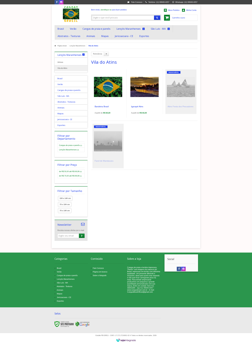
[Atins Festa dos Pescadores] (180, 91)
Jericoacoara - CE (64, 297)
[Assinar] (82, 236)
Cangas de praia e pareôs (70, 145)
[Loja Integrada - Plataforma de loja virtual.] (126, 340)
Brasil (59, 268)
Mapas (59, 294)
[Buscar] (157, 17)
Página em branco (100, 272)
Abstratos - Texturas (64, 286)
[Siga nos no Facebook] (57, 2)
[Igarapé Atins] (144, 93)
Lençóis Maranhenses (77, 46)
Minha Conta (191, 10)
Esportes (60, 301)
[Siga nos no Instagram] (61, 2)
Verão (59, 272)
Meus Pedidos (174, 10)
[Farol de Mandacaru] (108, 146)
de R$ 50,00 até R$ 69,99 (70, 171)
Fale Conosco (136, 2)
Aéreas (60, 62)
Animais (60, 290)
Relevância (97, 54)
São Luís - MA (62, 283)
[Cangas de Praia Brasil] (71, 14)
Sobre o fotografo (99, 275)
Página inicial (61, 46)
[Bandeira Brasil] (108, 93)
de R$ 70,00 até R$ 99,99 (70, 176)
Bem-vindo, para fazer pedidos (109, 10)
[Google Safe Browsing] (82, 324)
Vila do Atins (62, 68)
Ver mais (110, 104)
